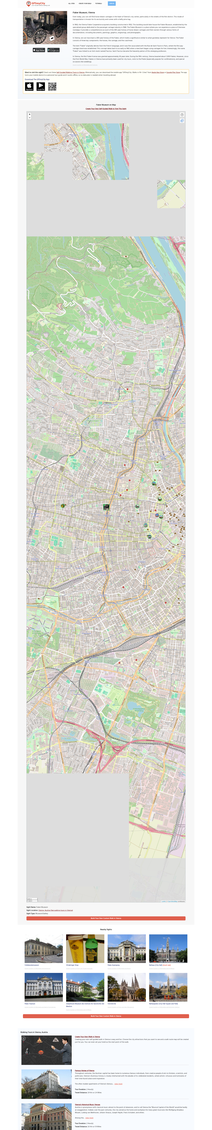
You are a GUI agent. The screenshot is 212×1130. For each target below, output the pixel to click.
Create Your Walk (85, 3)
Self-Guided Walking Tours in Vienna (70, 72)
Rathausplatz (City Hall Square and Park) (163, 1004)
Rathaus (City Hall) (155, 965)
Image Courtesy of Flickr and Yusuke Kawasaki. (79, 969)
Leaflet (164, 901)
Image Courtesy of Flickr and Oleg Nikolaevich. (121, 1007)
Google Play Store (173, 72)
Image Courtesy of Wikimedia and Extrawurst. (37, 969)
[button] (106, 507)
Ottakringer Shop (72, 965)
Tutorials (98, 3)
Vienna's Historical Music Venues (87, 1104)
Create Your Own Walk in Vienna (87, 1036)
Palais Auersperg (113, 965)
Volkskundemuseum (32, 965)
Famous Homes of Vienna (84, 1070)
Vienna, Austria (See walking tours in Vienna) (56, 910)
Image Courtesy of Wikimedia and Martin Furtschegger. (40, 1007)
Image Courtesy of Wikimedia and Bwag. (119, 969)
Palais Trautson (30, 1004)
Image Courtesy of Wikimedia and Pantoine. (85, 65)
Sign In (111, 3)
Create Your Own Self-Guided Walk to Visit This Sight (106, 108)
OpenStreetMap (172, 901)
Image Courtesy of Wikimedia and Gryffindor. (162, 969)
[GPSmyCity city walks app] (38, 4)
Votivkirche (112, 1004)
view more (118, 1084)
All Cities (71, 3)
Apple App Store (158, 72)
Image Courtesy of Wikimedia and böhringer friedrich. (164, 1007)
